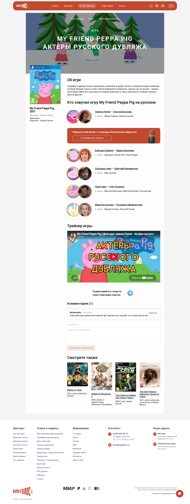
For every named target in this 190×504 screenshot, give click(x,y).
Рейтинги (41, 475)
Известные (18, 449)
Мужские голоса (20, 437)
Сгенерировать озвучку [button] (92, 138)
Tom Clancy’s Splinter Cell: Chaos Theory (125, 396)
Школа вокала (43, 467)
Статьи (122, 6)
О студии (77, 434)
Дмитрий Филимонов (126, 168)
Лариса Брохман (125, 150)
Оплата (76, 441)
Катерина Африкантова (129, 204)
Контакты (77, 456)
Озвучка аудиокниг (45, 445)
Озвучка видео (43, 449)
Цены (75, 437)
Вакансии (77, 449)
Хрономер (41, 464)
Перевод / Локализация (47, 460)
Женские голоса (20, 441)
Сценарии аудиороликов (48, 437)
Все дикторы (19, 434)
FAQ (74, 445)
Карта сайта (78, 460)
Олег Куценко (116, 186)
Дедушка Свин (103, 168)
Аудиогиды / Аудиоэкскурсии (50, 452)
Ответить (153, 313)
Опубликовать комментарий (81, 348)
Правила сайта (79, 452)
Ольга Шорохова (122, 111)
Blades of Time (74, 390)
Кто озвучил (18, 460)
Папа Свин (100, 186)
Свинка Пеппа (102, 111)
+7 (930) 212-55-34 (121, 437)
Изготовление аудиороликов (50, 434)
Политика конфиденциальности (164, 493)
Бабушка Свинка (104, 150)
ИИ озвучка (42, 471)
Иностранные (19, 456)
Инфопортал (107, 6)
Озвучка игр (42, 456)
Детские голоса (20, 445)
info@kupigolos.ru (121, 445)
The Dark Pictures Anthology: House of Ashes (149, 394)
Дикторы (68, 6)
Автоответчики (43, 441)
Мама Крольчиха (104, 204)
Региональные (19, 452)
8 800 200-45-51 (120, 434)
